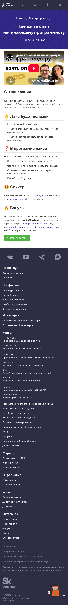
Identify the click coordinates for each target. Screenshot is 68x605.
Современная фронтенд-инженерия (21, 320)
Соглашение (9, 546)
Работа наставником (13, 497)
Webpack (7, 436)
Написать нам (9, 519)
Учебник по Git (10, 462)
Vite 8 (5, 431)
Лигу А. (49, 161)
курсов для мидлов (14, 199)
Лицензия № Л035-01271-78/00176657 (22, 556)
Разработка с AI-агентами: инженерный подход (27, 403)
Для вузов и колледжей (14, 502)
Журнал (8, 453)
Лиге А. (36, 195)
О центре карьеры (12, 484)
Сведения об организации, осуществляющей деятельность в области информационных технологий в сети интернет (33, 569)
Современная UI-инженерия (17, 325)
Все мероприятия (38, 18)
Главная (20, 18)
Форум (6, 528)
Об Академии (9, 480)
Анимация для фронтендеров (18, 408)
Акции (5, 533)
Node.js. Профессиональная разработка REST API (24, 389)
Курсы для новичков (13, 273)
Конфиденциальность (14, 551)
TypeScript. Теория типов (15, 413)
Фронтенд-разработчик (38, 223)
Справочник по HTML (14, 458)
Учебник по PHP (11, 467)
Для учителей (9, 506)
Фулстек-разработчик (46, 227)
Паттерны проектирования (16, 422)
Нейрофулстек (10, 295)
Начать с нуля (22, 5)
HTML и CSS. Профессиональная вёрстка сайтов (21, 339)
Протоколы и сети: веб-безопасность (22, 427)
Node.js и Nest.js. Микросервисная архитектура (18, 396)
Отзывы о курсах (11, 537)
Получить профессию (35, 5)
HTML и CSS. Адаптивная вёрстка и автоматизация (22, 347)
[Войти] (60, 5)
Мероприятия (9, 523)
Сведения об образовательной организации (25, 561)
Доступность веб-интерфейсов (19, 441)
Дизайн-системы (11, 445)
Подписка (7, 277)
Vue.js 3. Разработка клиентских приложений (21, 379)
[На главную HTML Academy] (8, 5)
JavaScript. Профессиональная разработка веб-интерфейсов (28, 356)
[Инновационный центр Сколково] (9, 582)
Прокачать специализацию (47, 5)
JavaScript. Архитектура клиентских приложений (22, 364)
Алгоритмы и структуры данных (19, 417)
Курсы (7, 332)
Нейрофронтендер (12, 290)
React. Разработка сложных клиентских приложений (26, 372)
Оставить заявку (17, 238)
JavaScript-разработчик (17, 227)
